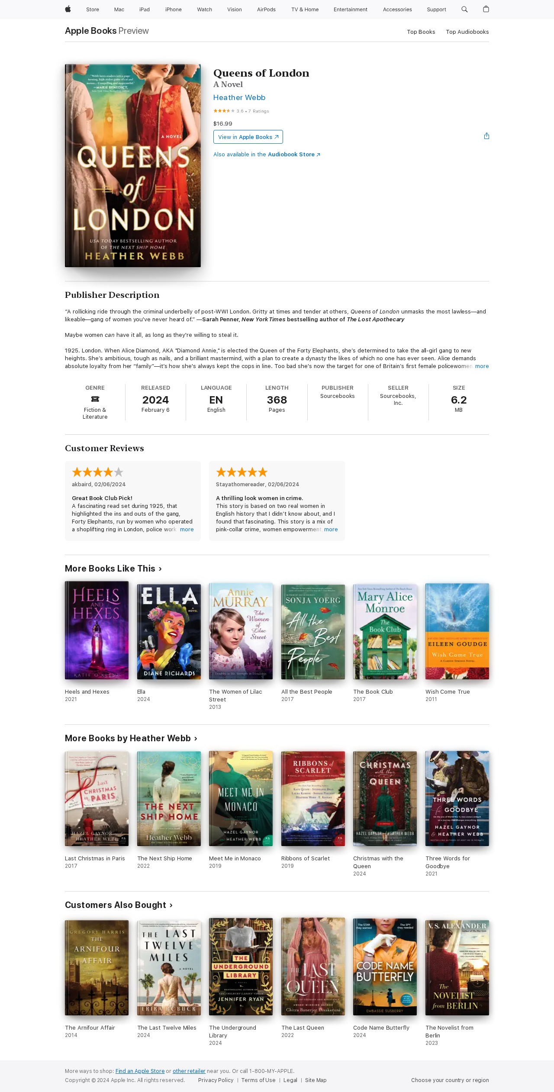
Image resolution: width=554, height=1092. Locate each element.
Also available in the (264, 154)
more (482, 366)
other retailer (189, 1071)
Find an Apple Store (140, 1071)
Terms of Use (258, 1080)
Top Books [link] (421, 32)
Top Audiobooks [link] (467, 32)
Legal (290, 1080)
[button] (464, 9)
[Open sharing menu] (487, 137)
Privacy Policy (215, 1080)
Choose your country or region (450, 1080)
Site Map (316, 1080)
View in (245, 137)
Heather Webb (239, 97)
